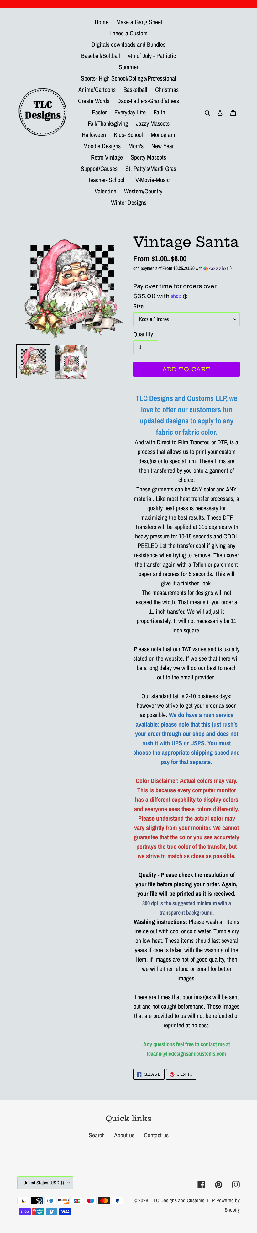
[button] (186, 268)
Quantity (143, 334)
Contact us (156, 1135)
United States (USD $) (43, 1182)
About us (124, 1135)
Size (138, 306)
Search (97, 1135)
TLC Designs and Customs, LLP (183, 1200)
